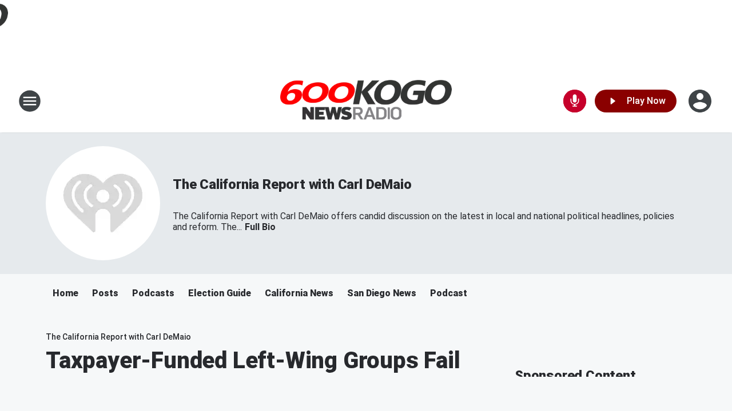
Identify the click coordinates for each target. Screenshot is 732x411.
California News (299, 293)
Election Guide (219, 293)
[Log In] (701, 101)
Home (65, 293)
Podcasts (153, 293)
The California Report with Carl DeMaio (292, 184)
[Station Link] (366, 101)
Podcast (448, 293)
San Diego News (381, 293)
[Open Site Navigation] (29, 101)
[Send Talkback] (574, 101)
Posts (105, 293)
